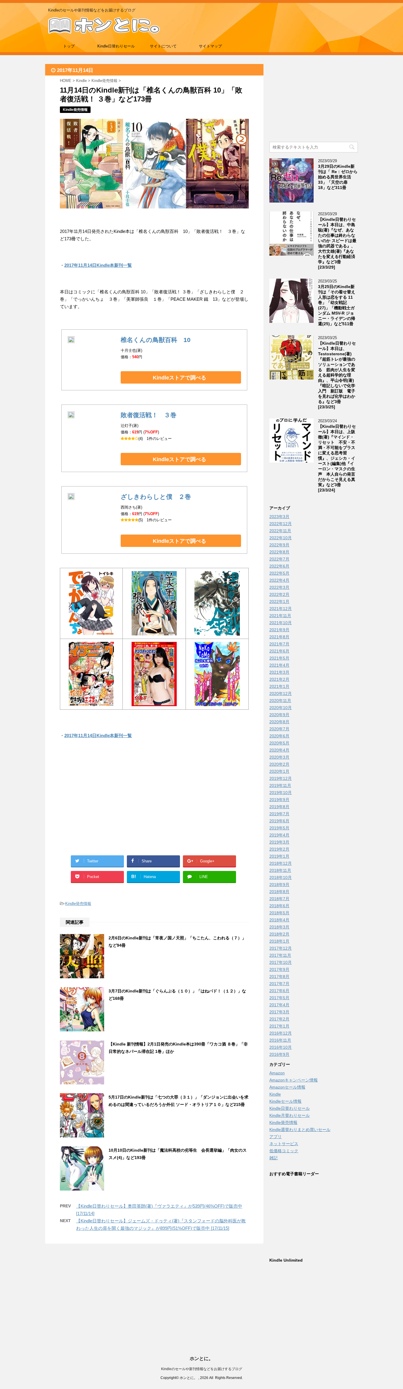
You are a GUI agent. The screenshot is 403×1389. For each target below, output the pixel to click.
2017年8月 (279, 976)
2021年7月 (279, 644)
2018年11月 (280, 870)
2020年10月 (280, 707)
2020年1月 (279, 771)
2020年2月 (279, 764)
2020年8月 (279, 721)
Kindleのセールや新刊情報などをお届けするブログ (201, 1369)
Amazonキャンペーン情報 (293, 1080)
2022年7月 (279, 559)
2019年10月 (280, 792)
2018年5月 (279, 912)
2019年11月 (280, 785)
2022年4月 (279, 580)
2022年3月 (279, 587)
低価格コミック (283, 1150)
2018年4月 (279, 920)
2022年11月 (280, 530)
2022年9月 (279, 545)
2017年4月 (279, 1004)
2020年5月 (279, 743)
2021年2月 (279, 679)
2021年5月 (279, 658)
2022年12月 (280, 523)
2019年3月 (279, 842)
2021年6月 (279, 651)
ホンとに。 (201, 1358)
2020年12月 (280, 693)
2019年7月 (279, 813)
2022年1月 (279, 601)
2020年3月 (279, 757)
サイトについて (163, 46)
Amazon (277, 1073)
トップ (69, 46)
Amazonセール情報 (287, 1087)
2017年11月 (280, 955)
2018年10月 (280, 877)
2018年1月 (279, 941)
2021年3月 (279, 672)
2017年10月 (280, 962)
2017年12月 (280, 948)
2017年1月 (279, 1026)
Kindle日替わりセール (116, 46)
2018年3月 (279, 927)
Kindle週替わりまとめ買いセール (299, 1129)
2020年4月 (279, 750)
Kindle (275, 1094)
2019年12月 (280, 778)
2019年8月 (279, 806)
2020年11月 (280, 700)
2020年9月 (279, 714)
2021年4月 (279, 665)
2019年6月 (279, 820)
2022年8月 (279, 552)
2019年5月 (279, 828)
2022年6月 (279, 566)
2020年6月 (279, 736)
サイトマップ (210, 46)
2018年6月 (279, 905)
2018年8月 (279, 891)
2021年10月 (280, 622)
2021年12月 (280, 608)
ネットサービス (283, 1143)
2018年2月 (279, 934)
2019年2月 (279, 849)
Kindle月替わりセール (289, 1115)
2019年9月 (279, 799)
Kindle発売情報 (78, 903)
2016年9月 (279, 1054)
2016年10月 (280, 1047)
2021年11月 (280, 615)
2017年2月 (279, 1019)
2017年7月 (279, 983)
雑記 (273, 1157)
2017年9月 (279, 969)
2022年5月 (279, 573)
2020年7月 (279, 728)
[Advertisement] (107, 804)
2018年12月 (280, 863)
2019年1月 (279, 856)
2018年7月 (279, 898)
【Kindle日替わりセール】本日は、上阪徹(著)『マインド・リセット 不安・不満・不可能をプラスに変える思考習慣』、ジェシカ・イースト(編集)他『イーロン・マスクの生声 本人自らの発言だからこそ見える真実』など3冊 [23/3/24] (337, 458)
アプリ (275, 1136)
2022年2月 (279, 594)
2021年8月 (279, 636)
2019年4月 (279, 835)
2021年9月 (279, 629)
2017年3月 (279, 1012)
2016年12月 (280, 1033)
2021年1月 (279, 686)
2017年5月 (279, 997)
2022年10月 (280, 537)
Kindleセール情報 (285, 1101)
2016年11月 (280, 1040)
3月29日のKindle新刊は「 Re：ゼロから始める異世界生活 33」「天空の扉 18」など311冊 (338, 177)
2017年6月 (279, 990)
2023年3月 (279, 516)
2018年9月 (279, 884)
